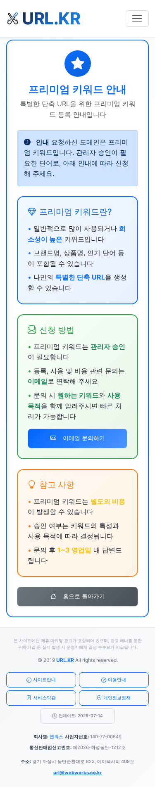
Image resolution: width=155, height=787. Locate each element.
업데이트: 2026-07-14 (81, 715)
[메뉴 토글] (137, 18)
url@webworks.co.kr (77, 772)
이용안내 (117, 680)
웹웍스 (56, 737)
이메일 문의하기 (84, 438)
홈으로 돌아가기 (84, 596)
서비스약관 (44, 698)
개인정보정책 (117, 698)
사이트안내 (44, 680)
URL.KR (65, 660)
